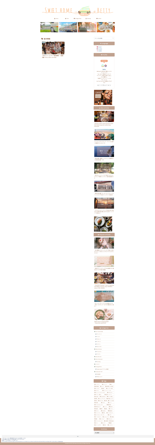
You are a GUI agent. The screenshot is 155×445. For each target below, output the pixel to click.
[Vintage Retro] (106, 27)
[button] (113, 38)
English (100, 49)
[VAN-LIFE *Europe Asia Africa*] (49, 27)
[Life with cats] (87, 27)
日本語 (100, 51)
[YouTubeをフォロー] (105, 85)
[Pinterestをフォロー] (107, 85)
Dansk (99, 47)
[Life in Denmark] (68, 27)
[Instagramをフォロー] (103, 85)
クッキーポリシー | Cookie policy (57, 441)
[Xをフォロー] (100, 85)
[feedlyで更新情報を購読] (108, 85)
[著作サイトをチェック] (98, 85)
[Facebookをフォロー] (101, 85)
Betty (104, 69)
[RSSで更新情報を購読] (110, 85)
